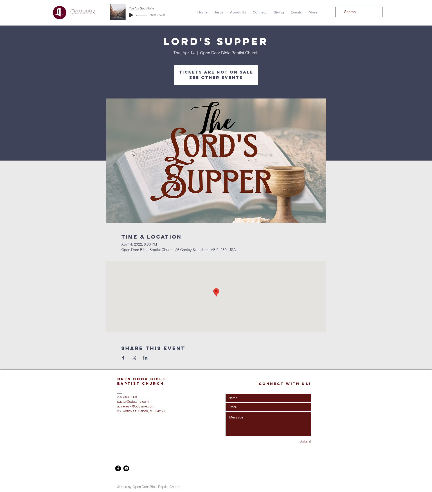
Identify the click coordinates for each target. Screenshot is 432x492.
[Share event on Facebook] (123, 358)
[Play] (131, 15)
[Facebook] (118, 468)
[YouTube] (126, 468)
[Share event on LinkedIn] (145, 358)
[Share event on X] (134, 358)
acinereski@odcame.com (135, 406)
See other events (216, 77)
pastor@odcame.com (133, 401)
